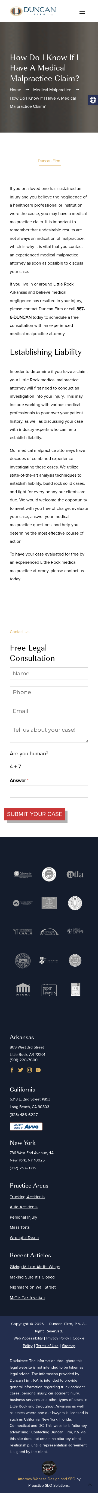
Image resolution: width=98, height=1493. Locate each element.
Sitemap (68, 1346)
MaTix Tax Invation (27, 1298)
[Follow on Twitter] (21, 1070)
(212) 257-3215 (23, 1168)
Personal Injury (23, 1217)
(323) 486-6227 (24, 1115)
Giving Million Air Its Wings (35, 1267)
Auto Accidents (24, 1207)
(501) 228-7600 (24, 1060)
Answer (28, 780)
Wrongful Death (24, 1238)
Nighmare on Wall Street (33, 1287)
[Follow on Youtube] (38, 1070)
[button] (93, 100)
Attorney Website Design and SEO (46, 1479)
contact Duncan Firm (43, 309)
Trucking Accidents (27, 1197)
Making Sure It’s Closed (32, 1277)
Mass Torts (20, 1227)
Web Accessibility (28, 1338)
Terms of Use (47, 1346)
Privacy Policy (57, 1338)
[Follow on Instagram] (29, 1070)
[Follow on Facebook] (12, 1070)
